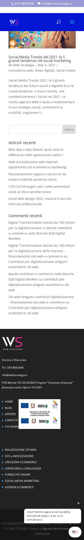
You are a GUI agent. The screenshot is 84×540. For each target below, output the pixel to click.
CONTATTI (11, 420)
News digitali (44, 70)
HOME (9, 401)
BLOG (8, 408)
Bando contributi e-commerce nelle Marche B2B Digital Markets (40, 233)
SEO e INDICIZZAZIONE (19, 456)
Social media (65, 70)
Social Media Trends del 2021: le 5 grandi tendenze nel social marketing (40, 59)
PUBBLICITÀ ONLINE (17, 474)
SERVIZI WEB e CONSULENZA (23, 468)
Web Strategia (23, 65)
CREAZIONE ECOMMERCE (21, 462)
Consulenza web (21, 70)
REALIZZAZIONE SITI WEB (20, 450)
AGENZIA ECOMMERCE (19, 487)
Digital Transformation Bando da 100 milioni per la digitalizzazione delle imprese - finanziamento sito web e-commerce (42, 250)
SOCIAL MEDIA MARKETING (22, 481)
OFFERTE (10, 414)
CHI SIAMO (12, 426)
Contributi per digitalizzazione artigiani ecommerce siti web (39, 284)
